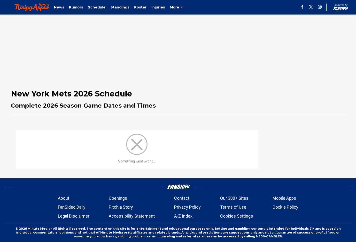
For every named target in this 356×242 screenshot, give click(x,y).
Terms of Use (233, 207)
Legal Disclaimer (73, 216)
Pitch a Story (121, 207)
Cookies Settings (236, 216)
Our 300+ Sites (234, 198)
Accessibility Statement (132, 216)
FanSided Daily (71, 207)
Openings (118, 198)
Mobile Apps (284, 198)
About (63, 198)
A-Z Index (183, 216)
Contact (181, 198)
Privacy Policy (187, 207)
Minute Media (39, 228)
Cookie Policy (285, 207)
